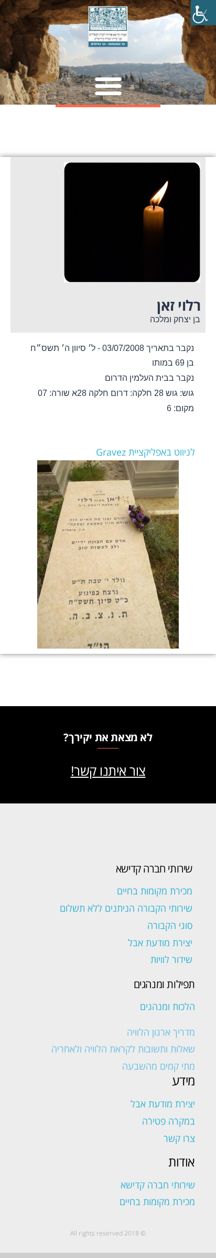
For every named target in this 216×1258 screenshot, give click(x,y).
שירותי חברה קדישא (158, 1184)
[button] (108, 85)
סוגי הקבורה (169, 925)
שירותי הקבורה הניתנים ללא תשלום (126, 908)
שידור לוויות (171, 959)
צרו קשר (179, 1138)
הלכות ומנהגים (167, 1006)
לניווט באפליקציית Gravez (145, 452)
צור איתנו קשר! (108, 770)
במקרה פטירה (168, 1121)
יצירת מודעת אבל (160, 942)
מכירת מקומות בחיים (154, 891)
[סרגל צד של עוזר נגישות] (203, 12)
